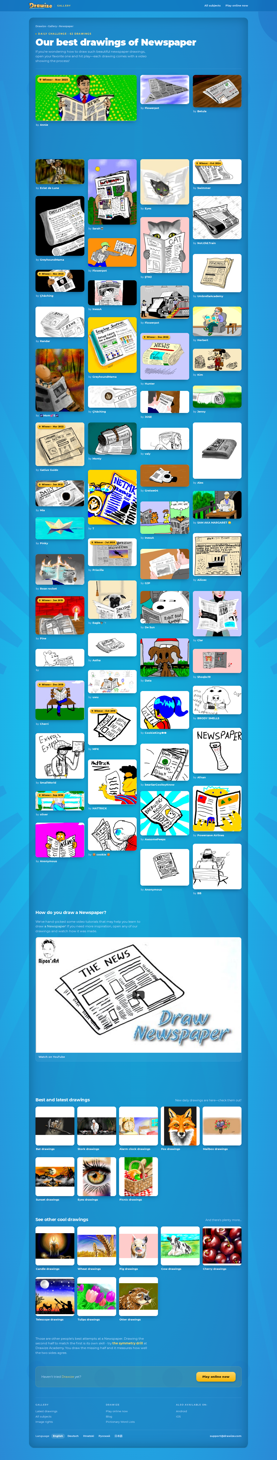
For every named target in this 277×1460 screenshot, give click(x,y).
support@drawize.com (226, 1436)
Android (181, 1411)
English (58, 1436)
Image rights (44, 1421)
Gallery (52, 26)
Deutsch (73, 1436)
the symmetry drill (127, 1343)
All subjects (212, 5)
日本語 (118, 1436)
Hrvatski (88, 1436)
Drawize (40, 26)
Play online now (236, 5)
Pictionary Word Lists (120, 1421)
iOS (178, 1416)
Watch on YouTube (52, 1056)
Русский (104, 1436)
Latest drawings (46, 1411)
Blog (109, 1416)
